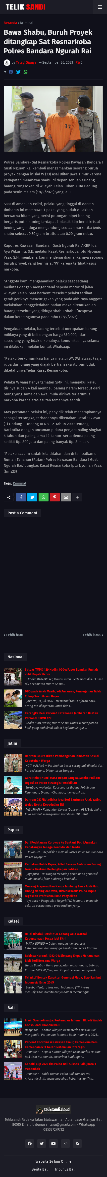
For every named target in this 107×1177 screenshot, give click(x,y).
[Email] (66, 497)
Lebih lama (92, 635)
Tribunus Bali (64, 1169)
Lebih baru (14, 635)
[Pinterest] (55, 497)
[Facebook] (11, 72)
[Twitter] (18, 72)
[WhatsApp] (26, 72)
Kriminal (26, 23)
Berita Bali (40, 1169)
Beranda (10, 23)
